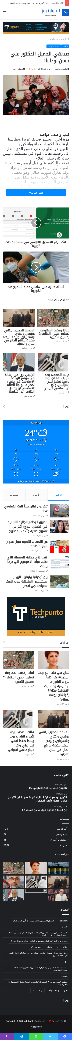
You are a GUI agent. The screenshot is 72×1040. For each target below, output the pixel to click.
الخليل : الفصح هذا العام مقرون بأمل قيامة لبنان (33, 920)
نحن (65, 990)
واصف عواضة (61, 69)
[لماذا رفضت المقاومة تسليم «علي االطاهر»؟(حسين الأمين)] (53, 318)
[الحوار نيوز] (55, 12)
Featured (63, 920)
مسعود (64, 976)
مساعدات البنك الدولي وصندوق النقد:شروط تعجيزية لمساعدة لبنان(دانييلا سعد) (40, 968)
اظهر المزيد (37, 192)
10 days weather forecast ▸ (36, 481)
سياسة (53, 39)
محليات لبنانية (54, 46)
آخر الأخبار (62, 828)
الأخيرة (36, 494)
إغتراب (63, 845)
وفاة (41, 990)
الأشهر (58, 494)
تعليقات (14, 494)
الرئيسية (63, 39)
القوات (64, 926)
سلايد (65, 947)
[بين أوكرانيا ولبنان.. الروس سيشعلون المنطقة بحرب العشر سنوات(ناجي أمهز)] (59, 581)
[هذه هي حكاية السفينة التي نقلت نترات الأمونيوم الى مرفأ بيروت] (59, 561)
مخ (66, 961)
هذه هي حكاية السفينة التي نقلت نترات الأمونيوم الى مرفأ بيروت (27, 561)
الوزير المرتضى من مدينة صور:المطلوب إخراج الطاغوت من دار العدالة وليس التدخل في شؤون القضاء (37, 933)
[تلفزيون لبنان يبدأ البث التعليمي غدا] (59, 510)
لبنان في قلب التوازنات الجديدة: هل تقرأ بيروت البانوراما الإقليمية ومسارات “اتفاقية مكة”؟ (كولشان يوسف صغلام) (53, 686)
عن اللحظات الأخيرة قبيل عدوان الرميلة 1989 (27, 544)
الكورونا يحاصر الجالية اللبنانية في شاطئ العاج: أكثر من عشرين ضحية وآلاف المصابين (28, 526)
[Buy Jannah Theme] (36, 27)
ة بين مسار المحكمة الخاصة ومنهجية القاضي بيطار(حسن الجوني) (39, 941)
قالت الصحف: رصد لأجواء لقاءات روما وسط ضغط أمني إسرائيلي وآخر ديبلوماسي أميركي (56, 381)
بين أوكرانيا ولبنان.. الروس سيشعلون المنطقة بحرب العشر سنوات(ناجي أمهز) (26, 581)
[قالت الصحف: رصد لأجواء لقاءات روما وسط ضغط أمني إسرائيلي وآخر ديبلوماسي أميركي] (53, 362)
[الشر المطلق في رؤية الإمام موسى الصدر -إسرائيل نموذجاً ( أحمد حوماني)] (13, 882)
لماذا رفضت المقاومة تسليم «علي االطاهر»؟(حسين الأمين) (53, 333)
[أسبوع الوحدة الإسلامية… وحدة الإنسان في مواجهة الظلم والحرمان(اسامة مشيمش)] (58, 895)
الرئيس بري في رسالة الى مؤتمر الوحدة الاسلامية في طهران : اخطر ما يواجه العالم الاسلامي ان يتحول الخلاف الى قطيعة (19, 383)
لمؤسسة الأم (36, 947)
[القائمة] (4, 14)
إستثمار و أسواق (59, 839)
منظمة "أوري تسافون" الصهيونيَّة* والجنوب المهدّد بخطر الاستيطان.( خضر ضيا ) (37, 983)
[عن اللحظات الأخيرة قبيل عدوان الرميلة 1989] (59, 546)
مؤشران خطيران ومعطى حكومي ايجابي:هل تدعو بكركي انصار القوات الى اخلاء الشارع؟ (37, 954)
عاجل (49, 947)
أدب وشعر (62, 834)
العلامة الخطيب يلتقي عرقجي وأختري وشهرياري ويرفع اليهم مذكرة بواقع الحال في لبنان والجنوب (19, 337)
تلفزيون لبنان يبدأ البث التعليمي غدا (26, 508)
